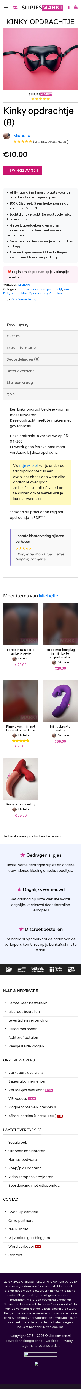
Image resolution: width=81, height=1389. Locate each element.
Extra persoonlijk (51, 289)
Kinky (67, 289)
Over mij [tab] (14, 336)
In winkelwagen (23, 170)
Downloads (31, 289)
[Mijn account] (69, 7)
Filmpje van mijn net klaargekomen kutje (20, 728)
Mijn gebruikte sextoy (60, 728)
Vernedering (27, 299)
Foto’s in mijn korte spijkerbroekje (21, 652)
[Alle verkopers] (15, 7)
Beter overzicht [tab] (20, 371)
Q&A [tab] (11, 394)
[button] (5, 7)
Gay (14, 299)
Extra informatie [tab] (21, 347)
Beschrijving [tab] (18, 324)
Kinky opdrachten (15, 293)
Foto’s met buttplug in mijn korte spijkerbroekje (60, 653)
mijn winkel (28, 465)
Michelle (24, 284)
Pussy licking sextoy (20, 804)
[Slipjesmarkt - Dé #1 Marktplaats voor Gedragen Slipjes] (42, 7)
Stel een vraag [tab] (20, 382)
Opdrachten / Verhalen (45, 293)
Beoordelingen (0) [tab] (23, 359)
